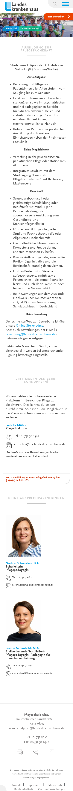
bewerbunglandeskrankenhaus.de (31, 334)
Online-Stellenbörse (29, 326)
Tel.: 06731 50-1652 (22, 665)
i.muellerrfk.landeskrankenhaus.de (40, 444)
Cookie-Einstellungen (51, 789)
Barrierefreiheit (23, 789)
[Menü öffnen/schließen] (65, 4)
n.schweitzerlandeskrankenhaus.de (33, 585)
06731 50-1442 (39, 742)
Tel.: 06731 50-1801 (22, 577)
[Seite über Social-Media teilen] (35, 752)
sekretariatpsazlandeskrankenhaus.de (37, 728)
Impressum (34, 785)
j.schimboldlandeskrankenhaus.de (32, 673)
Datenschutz (54, 785)
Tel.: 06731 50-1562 (26, 436)
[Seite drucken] (20, 752)
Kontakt (16, 785)
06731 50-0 (40, 737)
